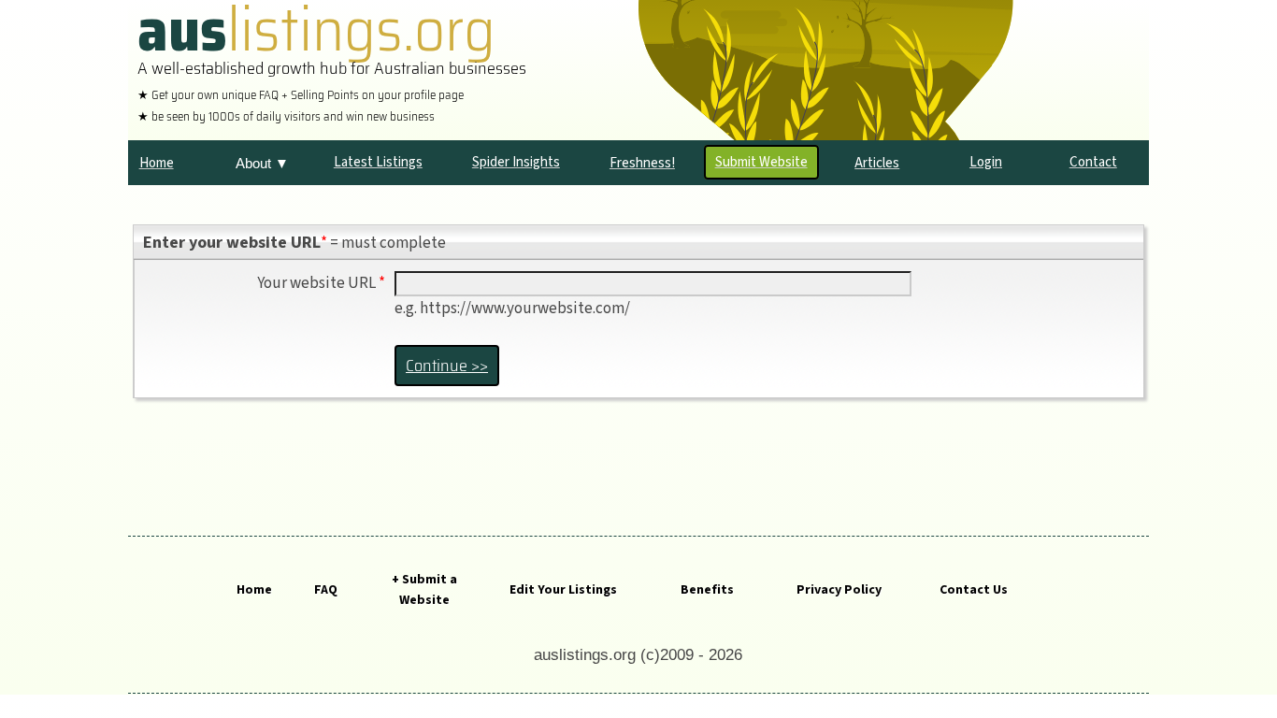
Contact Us (974, 590)
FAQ (325, 590)
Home (254, 590)
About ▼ (262, 163)
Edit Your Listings (563, 590)
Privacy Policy (839, 590)
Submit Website (761, 162)
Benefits (707, 590)
